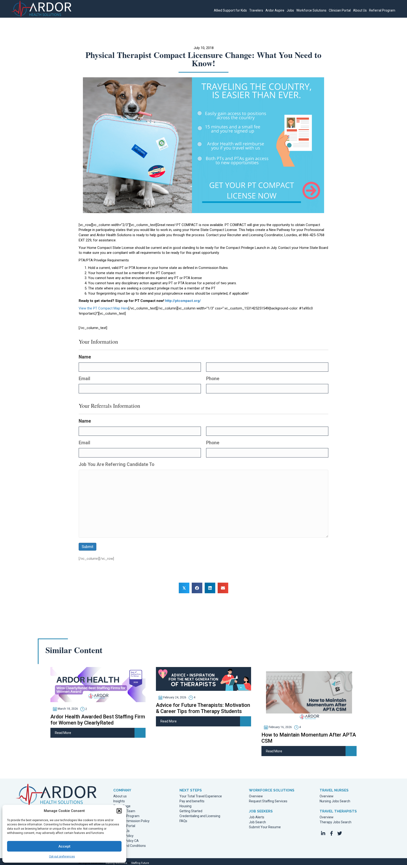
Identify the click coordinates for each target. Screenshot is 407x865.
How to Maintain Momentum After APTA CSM (308, 738)
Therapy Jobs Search (335, 822)
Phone (212, 378)
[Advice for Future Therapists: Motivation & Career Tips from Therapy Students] (203, 678)
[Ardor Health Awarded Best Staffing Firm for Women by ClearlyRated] (98, 684)
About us (120, 796)
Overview (256, 796)
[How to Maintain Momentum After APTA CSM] (309, 693)
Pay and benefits (191, 801)
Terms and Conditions (129, 846)
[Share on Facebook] (197, 588)
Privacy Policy (123, 836)
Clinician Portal (124, 826)
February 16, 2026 (280, 727)
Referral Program (126, 816)
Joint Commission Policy (131, 821)
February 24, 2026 (174, 697)
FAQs (183, 821)
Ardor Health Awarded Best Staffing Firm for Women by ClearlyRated (97, 720)
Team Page (121, 806)
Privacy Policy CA (126, 841)
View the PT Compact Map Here (103, 308)
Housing (185, 806)
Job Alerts (256, 817)
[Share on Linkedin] (210, 588)
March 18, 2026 (67, 708)
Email (84, 378)
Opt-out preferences (62, 856)
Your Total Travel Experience (200, 796)
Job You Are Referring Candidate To (116, 464)
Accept (64, 846)
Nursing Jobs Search (335, 801)
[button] (119, 810)
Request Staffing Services (268, 801)
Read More (63, 733)
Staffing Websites (116, 863)
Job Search (257, 822)
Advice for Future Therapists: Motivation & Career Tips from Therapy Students (203, 708)
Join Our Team (124, 811)
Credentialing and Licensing (199, 816)
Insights (119, 801)
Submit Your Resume (265, 827)
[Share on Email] (223, 588)
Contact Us (121, 831)
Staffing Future (140, 863)
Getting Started (190, 811)
